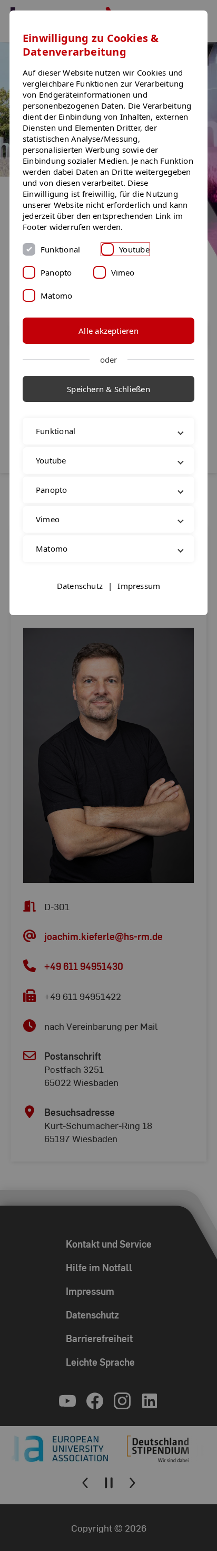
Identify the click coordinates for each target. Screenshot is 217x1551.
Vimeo (123, 272)
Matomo (56, 295)
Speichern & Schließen (108, 389)
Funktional (60, 249)
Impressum (138, 608)
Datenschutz (80, 608)
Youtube (134, 249)
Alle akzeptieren (108, 330)
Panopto (56, 272)
